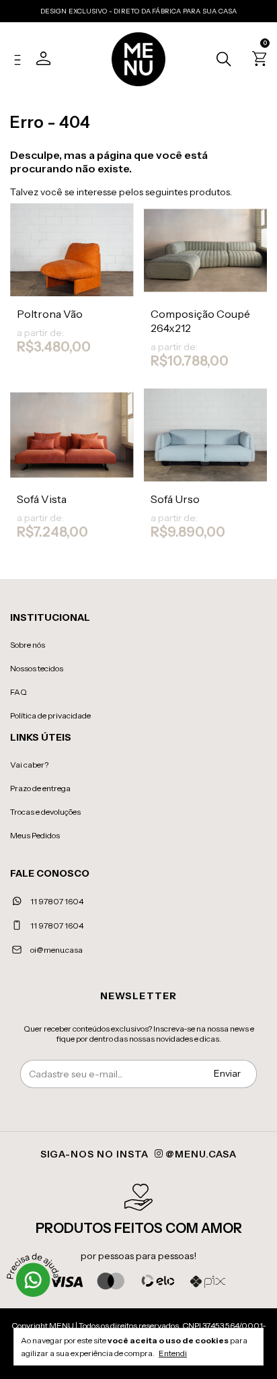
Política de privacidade (50, 715)
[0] (257, 61)
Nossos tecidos (36, 668)
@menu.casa (200, 1154)
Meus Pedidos (35, 835)
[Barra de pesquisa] (220, 61)
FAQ (18, 692)
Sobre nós (27, 645)
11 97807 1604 (56, 901)
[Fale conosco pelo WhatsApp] (34, 1280)
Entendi (173, 1353)
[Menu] (21, 61)
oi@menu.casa (56, 950)
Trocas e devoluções (45, 812)
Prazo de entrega (40, 788)
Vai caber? (29, 765)
